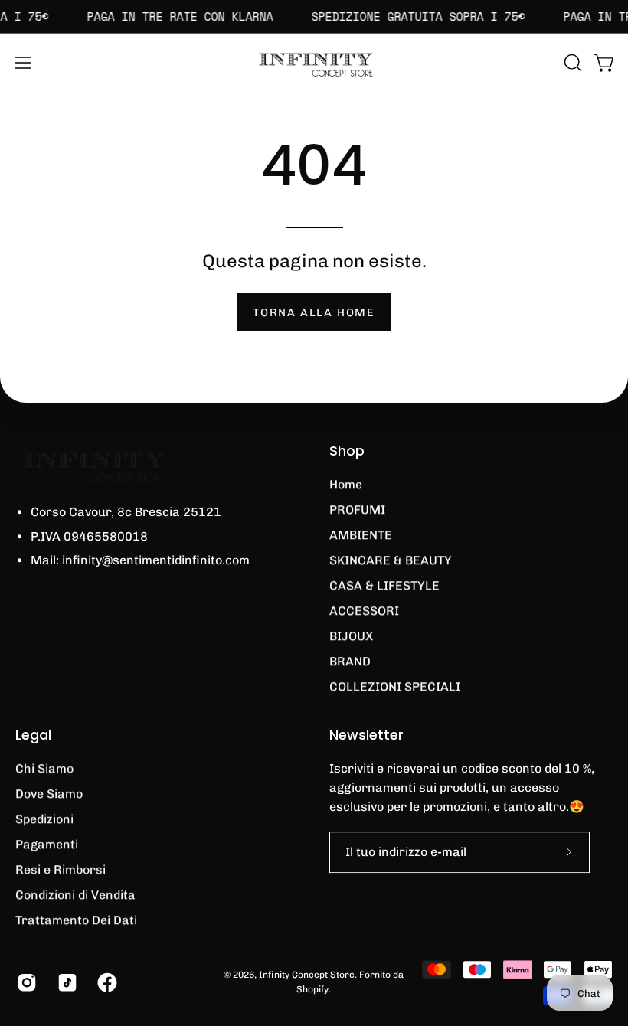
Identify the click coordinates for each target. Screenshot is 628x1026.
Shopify (312, 989)
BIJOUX (351, 636)
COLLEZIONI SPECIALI (394, 686)
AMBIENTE (360, 535)
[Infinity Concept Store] (314, 63)
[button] (571, 63)
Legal (33, 735)
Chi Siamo (44, 768)
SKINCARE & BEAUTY (390, 560)
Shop (347, 451)
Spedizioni (44, 819)
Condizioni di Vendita (75, 894)
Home (345, 484)
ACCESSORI (364, 610)
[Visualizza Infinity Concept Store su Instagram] (25, 982)
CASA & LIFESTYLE (384, 585)
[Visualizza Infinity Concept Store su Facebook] (106, 982)
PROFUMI (357, 509)
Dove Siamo (49, 793)
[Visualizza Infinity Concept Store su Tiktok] (66, 982)
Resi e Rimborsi (60, 869)
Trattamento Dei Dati (76, 920)
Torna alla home (314, 312)
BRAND (350, 661)
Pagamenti (46, 844)
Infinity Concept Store (307, 974)
